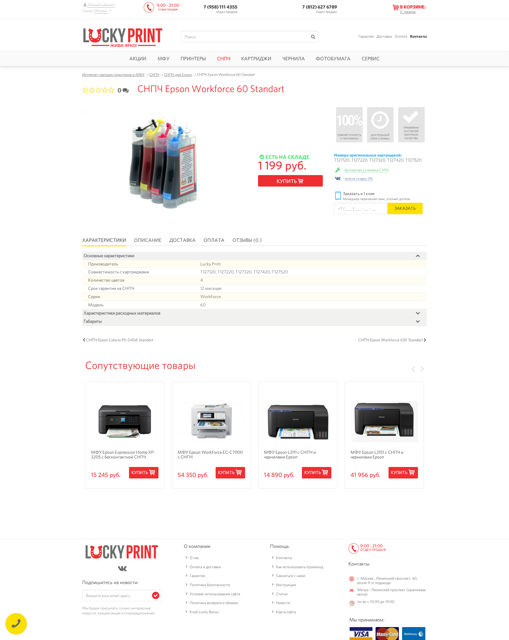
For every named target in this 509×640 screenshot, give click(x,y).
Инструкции (286, 584)
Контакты (418, 36)
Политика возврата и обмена (214, 602)
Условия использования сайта (215, 593)
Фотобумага (333, 58)
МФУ (164, 58)
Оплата (401, 36)
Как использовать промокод (299, 566)
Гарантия (366, 36)
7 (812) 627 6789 (319, 7)
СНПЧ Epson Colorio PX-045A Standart (119, 340)
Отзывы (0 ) (247, 240)
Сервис (371, 58)
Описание (147, 240)
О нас (194, 557)
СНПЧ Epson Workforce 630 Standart (390, 340)
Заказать (405, 208)
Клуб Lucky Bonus (204, 611)
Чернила (293, 58)
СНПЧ (223, 58)
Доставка (384, 36)
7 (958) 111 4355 (220, 7)
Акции (137, 58)
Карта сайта (286, 611)
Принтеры (193, 58)
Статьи (281, 593)
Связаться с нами (290, 575)
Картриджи (256, 58)
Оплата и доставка (205, 566)
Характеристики (104, 240)
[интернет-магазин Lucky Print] (122, 37)
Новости (283, 602)
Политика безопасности (210, 584)
